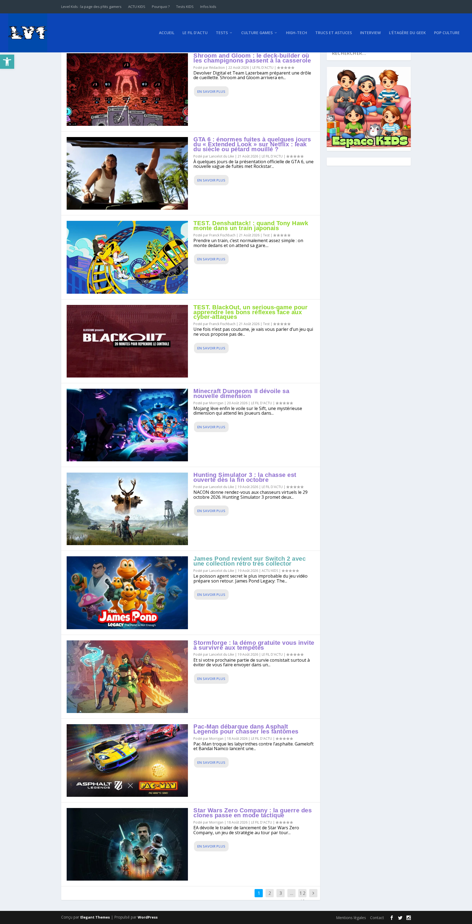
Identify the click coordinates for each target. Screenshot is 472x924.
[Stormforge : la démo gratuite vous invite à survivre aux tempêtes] (127, 676)
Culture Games (257, 33)
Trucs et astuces (333, 33)
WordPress (148, 917)
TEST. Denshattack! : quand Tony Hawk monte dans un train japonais (250, 225)
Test (266, 235)
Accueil (166, 33)
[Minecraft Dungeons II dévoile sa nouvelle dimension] (127, 425)
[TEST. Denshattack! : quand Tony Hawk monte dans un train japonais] (127, 257)
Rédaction (217, 67)
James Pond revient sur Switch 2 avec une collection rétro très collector (249, 561)
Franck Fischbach (222, 235)
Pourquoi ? (161, 6)
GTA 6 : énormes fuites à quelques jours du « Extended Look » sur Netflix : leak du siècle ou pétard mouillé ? (252, 144)
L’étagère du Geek (407, 33)
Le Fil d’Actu (195, 33)
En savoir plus (211, 91)
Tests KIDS (185, 6)
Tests (222, 33)
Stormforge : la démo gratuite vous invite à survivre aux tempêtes (253, 645)
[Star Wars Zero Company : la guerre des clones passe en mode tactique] (127, 844)
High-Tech (296, 33)
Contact (377, 917)
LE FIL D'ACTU (262, 67)
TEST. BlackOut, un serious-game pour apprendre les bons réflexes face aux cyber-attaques (250, 312)
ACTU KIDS (136, 6)
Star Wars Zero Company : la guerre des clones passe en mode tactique (252, 813)
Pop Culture (447, 33)
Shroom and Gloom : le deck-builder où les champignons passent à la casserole (252, 58)
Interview (370, 33)
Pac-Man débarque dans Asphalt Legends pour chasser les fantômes (246, 729)
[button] (7, 62)
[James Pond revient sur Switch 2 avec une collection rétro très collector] (127, 592)
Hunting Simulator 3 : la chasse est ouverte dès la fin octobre (244, 477)
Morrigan (216, 403)
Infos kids (208, 6)
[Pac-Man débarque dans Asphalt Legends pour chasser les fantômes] (127, 760)
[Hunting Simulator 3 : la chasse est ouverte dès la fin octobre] (127, 509)
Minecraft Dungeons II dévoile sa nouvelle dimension (241, 393)
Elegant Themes (95, 917)
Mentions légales (351, 917)
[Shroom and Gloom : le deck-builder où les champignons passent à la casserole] (127, 89)
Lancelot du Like (221, 156)
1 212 (302, 897)
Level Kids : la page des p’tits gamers (91, 6)
